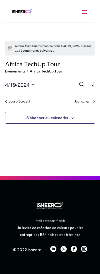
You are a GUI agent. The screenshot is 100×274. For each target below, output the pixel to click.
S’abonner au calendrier (47, 117)
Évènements (15, 71)
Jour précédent (19, 101)
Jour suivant (82, 101)
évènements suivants (37, 50)
